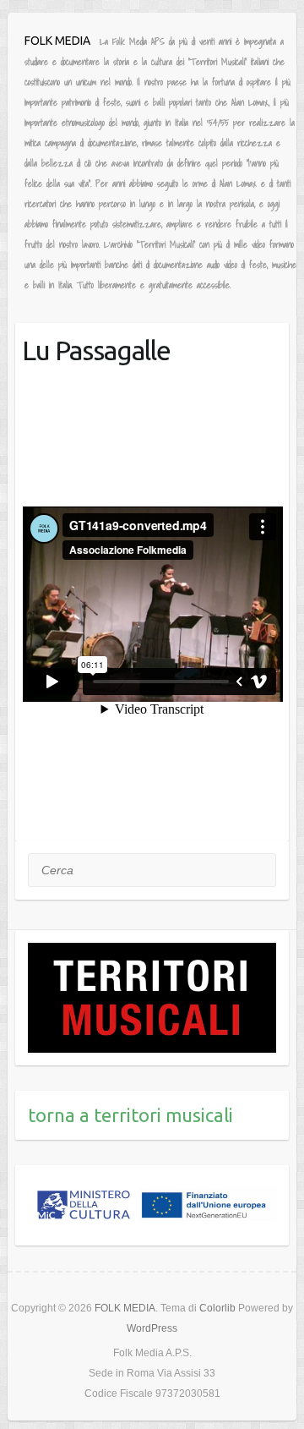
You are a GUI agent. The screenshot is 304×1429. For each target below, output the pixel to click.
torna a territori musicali (130, 1114)
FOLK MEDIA (57, 40)
